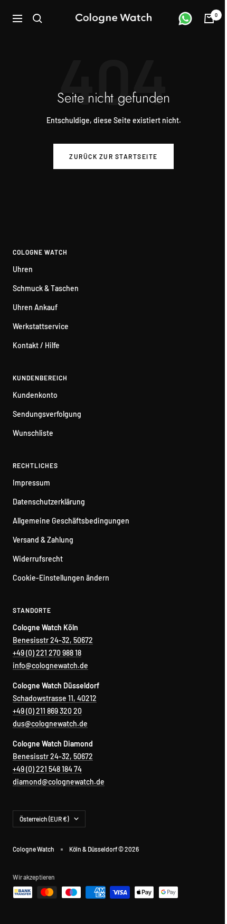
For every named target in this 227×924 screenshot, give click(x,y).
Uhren (23, 269)
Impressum (31, 482)
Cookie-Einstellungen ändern (61, 577)
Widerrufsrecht (38, 558)
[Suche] (37, 18)
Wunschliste (33, 432)
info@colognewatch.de (50, 665)
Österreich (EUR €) (44, 819)
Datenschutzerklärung (49, 501)
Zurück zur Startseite (113, 156)
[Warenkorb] (209, 18)
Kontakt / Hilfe (36, 345)
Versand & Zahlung (43, 539)
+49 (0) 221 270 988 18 (47, 652)
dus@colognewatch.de (50, 723)
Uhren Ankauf (35, 307)
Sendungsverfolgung (47, 413)
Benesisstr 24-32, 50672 (53, 640)
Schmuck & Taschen (46, 288)
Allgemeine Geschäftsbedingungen (71, 520)
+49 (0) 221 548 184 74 (47, 768)
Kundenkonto (35, 394)
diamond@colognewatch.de (59, 781)
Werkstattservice (41, 326)
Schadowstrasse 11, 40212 (55, 698)
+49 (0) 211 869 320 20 (47, 710)
